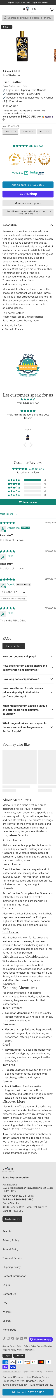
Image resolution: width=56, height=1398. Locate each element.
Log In (6, 1284)
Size (10, 126)
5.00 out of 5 (36, 468)
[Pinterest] (17, 1339)
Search (6, 1231)
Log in (7, 1355)
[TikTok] (4, 1339)
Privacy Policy (10, 1240)
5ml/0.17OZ (44, 131)
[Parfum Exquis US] (28, 9)
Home (5, 75)
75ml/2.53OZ (10, 131)
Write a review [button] (28, 502)
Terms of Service (12, 1258)
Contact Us (9, 1293)
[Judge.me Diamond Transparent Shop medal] (13, 159)
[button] (28, 118)
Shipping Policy (11, 1267)
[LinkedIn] (21, 1339)
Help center (13, 646)
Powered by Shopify (11, 1371)
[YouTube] (25, 1339)
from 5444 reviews (28, 403)
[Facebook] (12, 1339)
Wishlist (7, 1311)
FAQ (4, 1302)
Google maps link (12, 1219)
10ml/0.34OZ (28, 131)
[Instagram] (8, 1339)
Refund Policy (10, 1249)
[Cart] (50, 10)
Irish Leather (10, 932)
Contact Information (14, 1276)
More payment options (28, 203)
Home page (9, 1329)
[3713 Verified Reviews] (28, 377)
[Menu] (5, 10)
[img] (28, 399)
